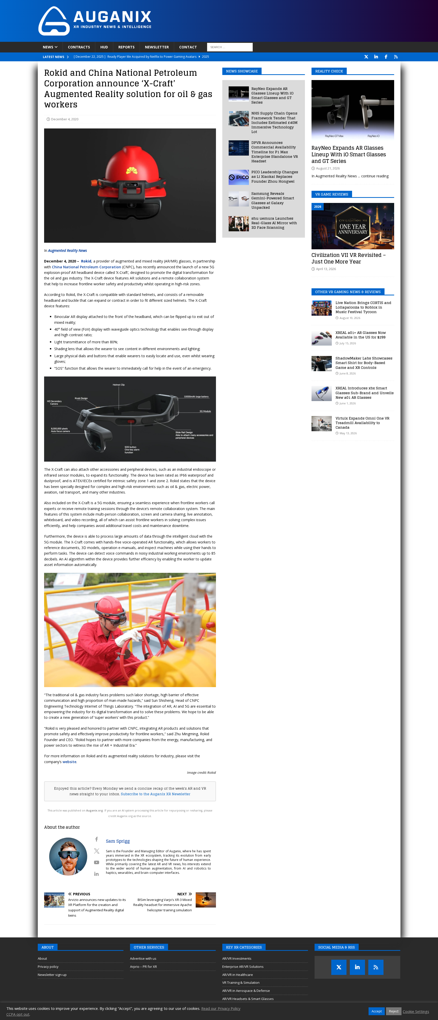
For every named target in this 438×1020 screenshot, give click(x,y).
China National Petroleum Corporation (86, 267)
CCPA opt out (17, 1014)
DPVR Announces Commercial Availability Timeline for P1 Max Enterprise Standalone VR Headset (274, 151)
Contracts (79, 47)
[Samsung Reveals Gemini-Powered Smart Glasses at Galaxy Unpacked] (239, 198)
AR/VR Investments (236, 958)
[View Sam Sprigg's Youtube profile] (96, 862)
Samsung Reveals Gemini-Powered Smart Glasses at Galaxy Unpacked (272, 200)
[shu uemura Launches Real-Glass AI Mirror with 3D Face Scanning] (239, 223)
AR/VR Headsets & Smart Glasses (248, 998)
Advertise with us (143, 958)
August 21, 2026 (328, 168)
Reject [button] (393, 1011)
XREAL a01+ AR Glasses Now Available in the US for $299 (361, 334)
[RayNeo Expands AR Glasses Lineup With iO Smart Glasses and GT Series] (239, 94)
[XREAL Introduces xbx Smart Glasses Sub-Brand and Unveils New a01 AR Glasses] (322, 393)
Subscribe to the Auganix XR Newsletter (155, 794)
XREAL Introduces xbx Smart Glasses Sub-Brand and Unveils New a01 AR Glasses (365, 392)
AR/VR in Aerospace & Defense (246, 990)
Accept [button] (377, 1011)
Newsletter (157, 47)
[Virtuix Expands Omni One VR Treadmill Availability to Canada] (322, 423)
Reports (126, 47)
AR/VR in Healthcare (237, 974)
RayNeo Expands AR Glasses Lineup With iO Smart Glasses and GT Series (272, 95)
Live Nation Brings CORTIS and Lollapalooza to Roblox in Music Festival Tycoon (363, 307)
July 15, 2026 (348, 343)
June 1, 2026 (348, 403)
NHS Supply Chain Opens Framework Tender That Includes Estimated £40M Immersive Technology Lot (274, 122)
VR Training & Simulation (241, 982)
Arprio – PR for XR (143, 966)
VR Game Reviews (331, 194)
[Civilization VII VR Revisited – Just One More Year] (353, 226)
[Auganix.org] (152, 38)
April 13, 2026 (326, 269)
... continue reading (373, 176)
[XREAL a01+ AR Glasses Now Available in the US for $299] (322, 338)
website (69, 761)
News (48, 47)
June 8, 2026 (348, 373)
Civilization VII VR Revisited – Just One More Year (349, 258)
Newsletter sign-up (52, 974)
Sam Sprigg (118, 841)
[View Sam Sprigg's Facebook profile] (96, 839)
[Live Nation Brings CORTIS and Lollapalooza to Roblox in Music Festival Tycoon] (322, 308)
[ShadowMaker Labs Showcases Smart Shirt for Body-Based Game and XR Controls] (322, 363)
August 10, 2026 (350, 318)
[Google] (396, 56)
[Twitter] (366, 56)
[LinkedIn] (376, 56)
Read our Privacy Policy (220, 1008)
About (42, 958)
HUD (104, 47)
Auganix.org (94, 810)
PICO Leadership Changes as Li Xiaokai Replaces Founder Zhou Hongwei (274, 176)
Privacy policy (48, 966)
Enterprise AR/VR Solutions (243, 966)
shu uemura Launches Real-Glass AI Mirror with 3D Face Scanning (274, 223)
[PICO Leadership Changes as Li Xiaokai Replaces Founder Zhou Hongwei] (239, 177)
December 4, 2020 (64, 119)
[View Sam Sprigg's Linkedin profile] (96, 874)
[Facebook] (386, 56)
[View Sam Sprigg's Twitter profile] (96, 851)
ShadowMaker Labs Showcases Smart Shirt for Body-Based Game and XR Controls (364, 362)
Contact (188, 47)
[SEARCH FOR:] (230, 47)
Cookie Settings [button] (416, 1011)
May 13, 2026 (348, 433)
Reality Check (329, 71)
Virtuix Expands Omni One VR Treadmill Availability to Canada (362, 422)
